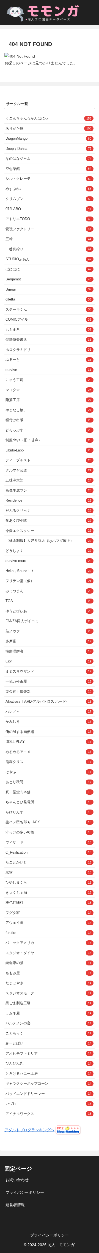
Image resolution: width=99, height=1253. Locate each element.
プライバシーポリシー (25, 1192)
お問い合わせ (17, 1180)
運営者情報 (15, 1205)
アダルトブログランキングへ (29, 1130)
